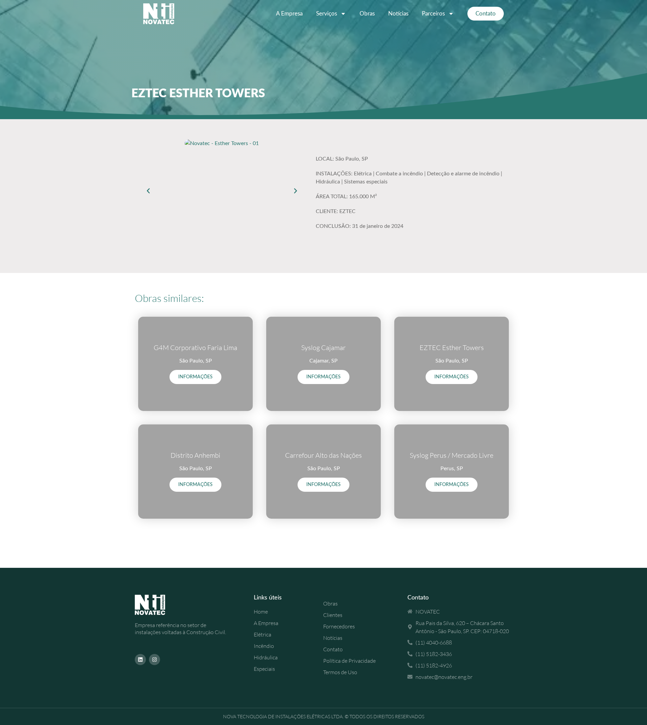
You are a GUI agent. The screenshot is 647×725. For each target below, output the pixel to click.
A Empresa (289, 13)
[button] (148, 190)
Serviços (326, 13)
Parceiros (433, 13)
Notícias (398, 13)
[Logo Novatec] (160, 605)
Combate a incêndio (399, 173)
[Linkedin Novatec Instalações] (140, 659)
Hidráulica (328, 181)
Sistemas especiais (366, 181)
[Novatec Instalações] (159, 13)
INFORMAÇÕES (195, 377)
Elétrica (363, 173)
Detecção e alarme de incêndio (463, 173)
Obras (367, 13)
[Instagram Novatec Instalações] (154, 659)
